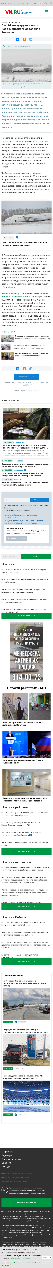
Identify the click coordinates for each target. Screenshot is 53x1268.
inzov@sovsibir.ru (36, 1233)
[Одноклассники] (24, 39)
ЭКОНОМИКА (8, 1068)
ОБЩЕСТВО (20, 442)
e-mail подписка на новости (18, 1173)
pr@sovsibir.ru (35, 1235)
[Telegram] (30, 39)
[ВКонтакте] (17, 39)
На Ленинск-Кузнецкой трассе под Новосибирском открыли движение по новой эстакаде (24, 983)
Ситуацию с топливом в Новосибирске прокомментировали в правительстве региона (25, 1031)
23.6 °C (17, 3)
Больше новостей (26, 616)
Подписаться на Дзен (16, 539)
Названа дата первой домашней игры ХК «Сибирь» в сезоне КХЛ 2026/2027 (23, 1077)
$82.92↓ (25, 3)
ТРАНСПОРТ (7, 1022)
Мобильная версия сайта (14, 1181)
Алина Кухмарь (24, 46)
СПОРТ (8, 1114)
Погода (5, 1166)
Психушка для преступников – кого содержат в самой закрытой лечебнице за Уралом (24, 522)
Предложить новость (26, 377)
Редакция (6, 1155)
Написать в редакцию (26, 1202)
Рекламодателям (11, 1159)
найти (36, 556)
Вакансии (6, 1162)
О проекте (7, 1151)
